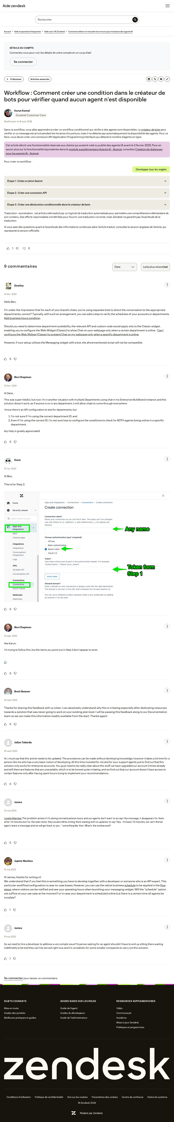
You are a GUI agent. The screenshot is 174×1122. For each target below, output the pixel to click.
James (18, 802)
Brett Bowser (22, 691)
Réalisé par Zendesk (91, 1113)
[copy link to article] (167, 79)
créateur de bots (150, 129)
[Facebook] (161, 79)
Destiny (19, 285)
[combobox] (124, 267)
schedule (130, 885)
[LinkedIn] (149, 79)
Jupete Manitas (13, 818)
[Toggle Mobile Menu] (167, 6)
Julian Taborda (23, 742)
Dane (17, 460)
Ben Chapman (22, 377)
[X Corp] (155, 79)
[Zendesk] (87, 1064)
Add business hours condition (22, 318)
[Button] (8, 248)
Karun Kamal (22, 110)
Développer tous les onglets (151, 169)
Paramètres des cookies (105, 1097)
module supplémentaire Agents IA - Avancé (95, 149)
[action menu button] (167, 284)
